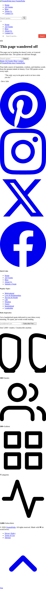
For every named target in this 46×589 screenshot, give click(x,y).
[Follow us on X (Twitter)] (23, 220)
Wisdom (8, 302)
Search (42, 36)
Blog (6, 9)
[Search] (24, 18)
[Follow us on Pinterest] (23, 128)
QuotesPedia (20, 63)
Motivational (9, 293)
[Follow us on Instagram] (23, 174)
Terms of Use (10, 536)
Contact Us (9, 13)
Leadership (9, 308)
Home (7, 5)
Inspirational (9, 306)
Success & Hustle (11, 298)
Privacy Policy (10, 533)
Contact (20, 61)
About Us (8, 11)
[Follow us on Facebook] (23, 266)
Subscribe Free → (29, 324)
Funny (7, 304)
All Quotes (9, 7)
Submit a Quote (10, 284)
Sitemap (8, 538)
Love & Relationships (13, 295)
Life (6, 300)
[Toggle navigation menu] (1, 21)
